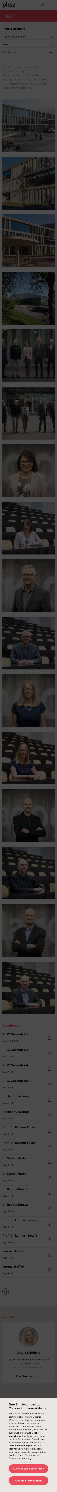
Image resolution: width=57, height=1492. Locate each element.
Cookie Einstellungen (28, 1480)
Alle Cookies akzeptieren (28, 1468)
